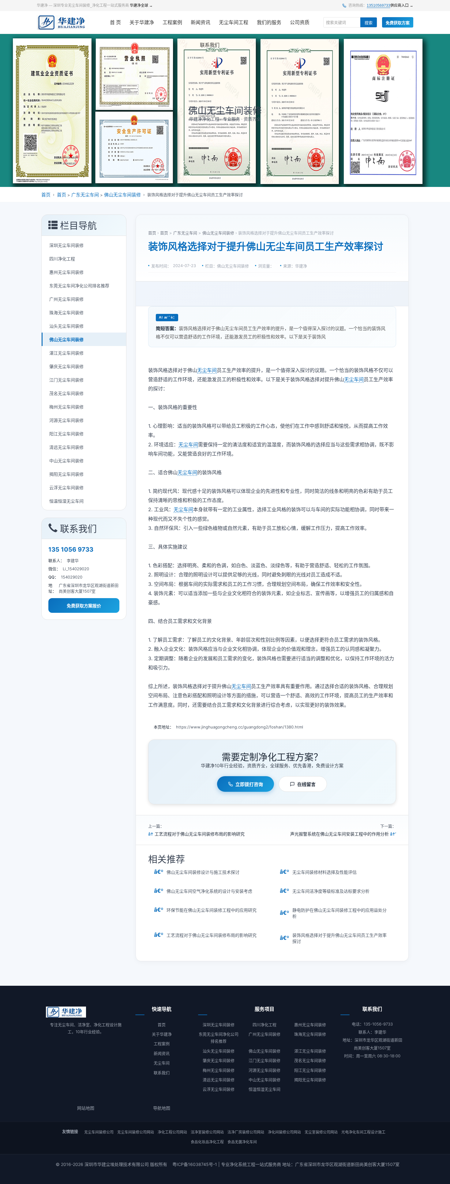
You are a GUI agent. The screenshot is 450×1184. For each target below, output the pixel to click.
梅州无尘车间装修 (66, 406)
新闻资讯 (200, 22)
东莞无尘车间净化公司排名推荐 (79, 285)
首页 (46, 195)
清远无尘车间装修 (66, 447)
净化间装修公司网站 (284, 1132)
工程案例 (172, 22)
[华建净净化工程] (63, 22)
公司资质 (299, 22)
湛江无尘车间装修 (66, 353)
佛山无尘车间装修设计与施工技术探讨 (203, 872)
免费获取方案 (398, 22)
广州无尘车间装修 (66, 299)
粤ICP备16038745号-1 (194, 1164)
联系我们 (209, 45)
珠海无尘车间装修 (66, 312)
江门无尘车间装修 (66, 379)
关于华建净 (141, 22)
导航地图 (161, 1108)
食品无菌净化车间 (242, 1142)
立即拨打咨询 (249, 784)
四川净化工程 (62, 258)
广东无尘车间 (85, 195)
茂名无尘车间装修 (66, 393)
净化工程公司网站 (172, 1132)
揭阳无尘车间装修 (66, 474)
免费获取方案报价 (84, 605)
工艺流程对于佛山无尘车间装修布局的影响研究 (200, 833)
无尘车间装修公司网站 (135, 1132)
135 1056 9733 (70, 549)
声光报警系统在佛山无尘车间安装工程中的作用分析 (339, 833)
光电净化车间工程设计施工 (363, 1132)
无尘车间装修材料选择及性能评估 (324, 872)
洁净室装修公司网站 (207, 1132)
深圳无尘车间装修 (66, 245)
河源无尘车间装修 (66, 420)
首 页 (115, 22)
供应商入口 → (401, 5)
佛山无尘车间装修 (122, 195)
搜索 (369, 22)
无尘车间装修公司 (99, 1132)
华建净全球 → (141, 5)
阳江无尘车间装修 (66, 433)
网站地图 (85, 1108)
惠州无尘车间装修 (66, 272)
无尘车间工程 (233, 22)
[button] (84, 225)
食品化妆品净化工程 (207, 1142)
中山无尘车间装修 (66, 460)
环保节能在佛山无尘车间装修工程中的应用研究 (212, 910)
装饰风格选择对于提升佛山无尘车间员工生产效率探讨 (339, 938)
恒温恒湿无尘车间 (66, 501)
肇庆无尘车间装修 (66, 366)
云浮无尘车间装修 (66, 487)
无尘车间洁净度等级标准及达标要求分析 (330, 891)
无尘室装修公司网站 (321, 1132)
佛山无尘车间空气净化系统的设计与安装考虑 (209, 891)
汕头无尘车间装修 (66, 326)
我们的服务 (269, 22)
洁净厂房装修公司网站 (245, 1132)
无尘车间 (207, 370)
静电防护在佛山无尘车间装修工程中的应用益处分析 (339, 913)
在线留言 (306, 784)
